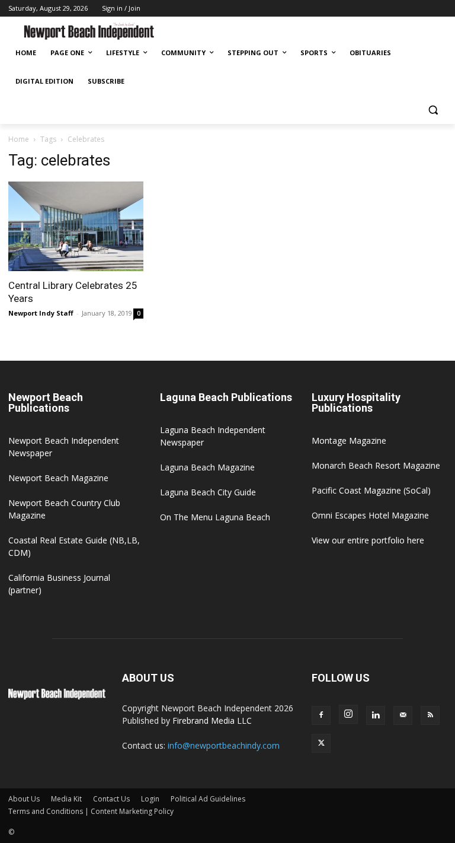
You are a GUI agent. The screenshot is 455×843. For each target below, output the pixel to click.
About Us (24, 799)
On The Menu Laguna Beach (215, 517)
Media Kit (66, 799)
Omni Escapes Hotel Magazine (370, 515)
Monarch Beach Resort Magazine (376, 465)
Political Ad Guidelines (208, 799)
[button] (433, 110)
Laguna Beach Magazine (207, 467)
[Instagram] (348, 714)
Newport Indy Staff (40, 312)
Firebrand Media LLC (212, 720)
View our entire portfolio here (368, 540)
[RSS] (430, 715)
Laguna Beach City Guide (208, 492)
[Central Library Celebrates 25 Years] (75, 226)
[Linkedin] (375, 715)
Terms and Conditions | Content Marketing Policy (91, 811)
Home (18, 139)
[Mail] (402, 715)
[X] (321, 743)
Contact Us (111, 799)
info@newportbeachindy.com (224, 745)
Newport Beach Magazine (58, 477)
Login (150, 799)
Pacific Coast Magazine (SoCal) (371, 490)
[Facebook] (321, 715)
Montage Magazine (349, 440)
